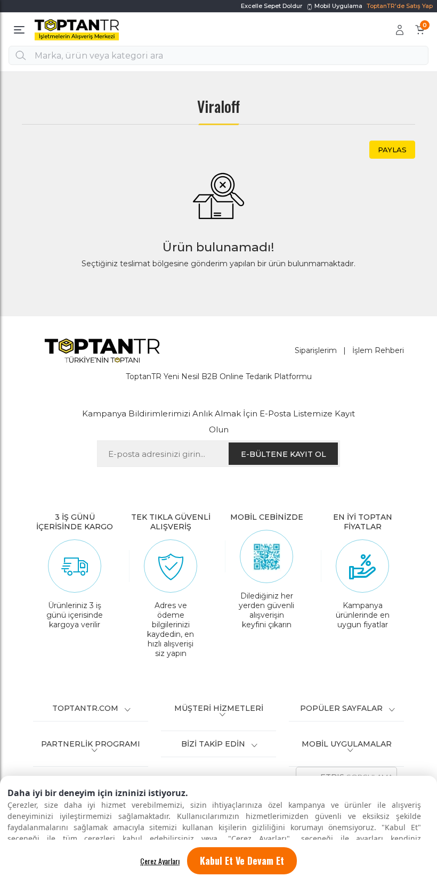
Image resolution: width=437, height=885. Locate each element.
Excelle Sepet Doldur (271, 6)
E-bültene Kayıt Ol (283, 454)
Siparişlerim (316, 350)
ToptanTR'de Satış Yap (400, 6)
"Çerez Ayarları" (259, 838)
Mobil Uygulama (337, 6)
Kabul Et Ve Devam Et (242, 860)
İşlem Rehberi (378, 350)
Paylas (392, 149)
